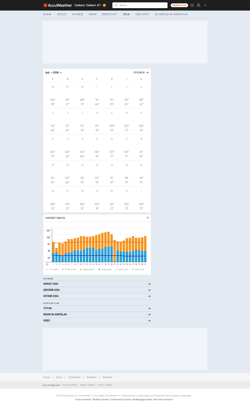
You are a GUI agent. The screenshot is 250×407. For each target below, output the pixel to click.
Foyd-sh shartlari (83, 399)
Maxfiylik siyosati (101, 399)
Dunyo (46, 377)
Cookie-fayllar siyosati (120, 399)
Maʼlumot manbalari (163, 399)
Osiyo (59, 377)
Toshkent (92, 377)
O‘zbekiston (74, 377)
